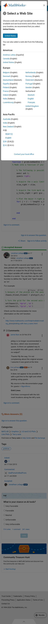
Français (31, 102)
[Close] (44, 5)
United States (8, 62)
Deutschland (8, 80)
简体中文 (9, 134)
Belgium (6, 72)
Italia (5, 99)
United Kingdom (32, 106)
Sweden (28, 87)
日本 (5, 141)
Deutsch (31, 95)
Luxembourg (8, 102)
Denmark (6, 76)
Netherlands (30, 72)
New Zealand (8, 126)
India (5, 123)
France (6, 91)
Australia (6, 119)
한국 (5, 145)
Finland (6, 87)
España (6, 84)
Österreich (29, 80)
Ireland (6, 95)
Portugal (29, 84)
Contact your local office (24, 154)
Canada (6, 59)
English (31, 99)
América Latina (9, 55)
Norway (28, 76)
